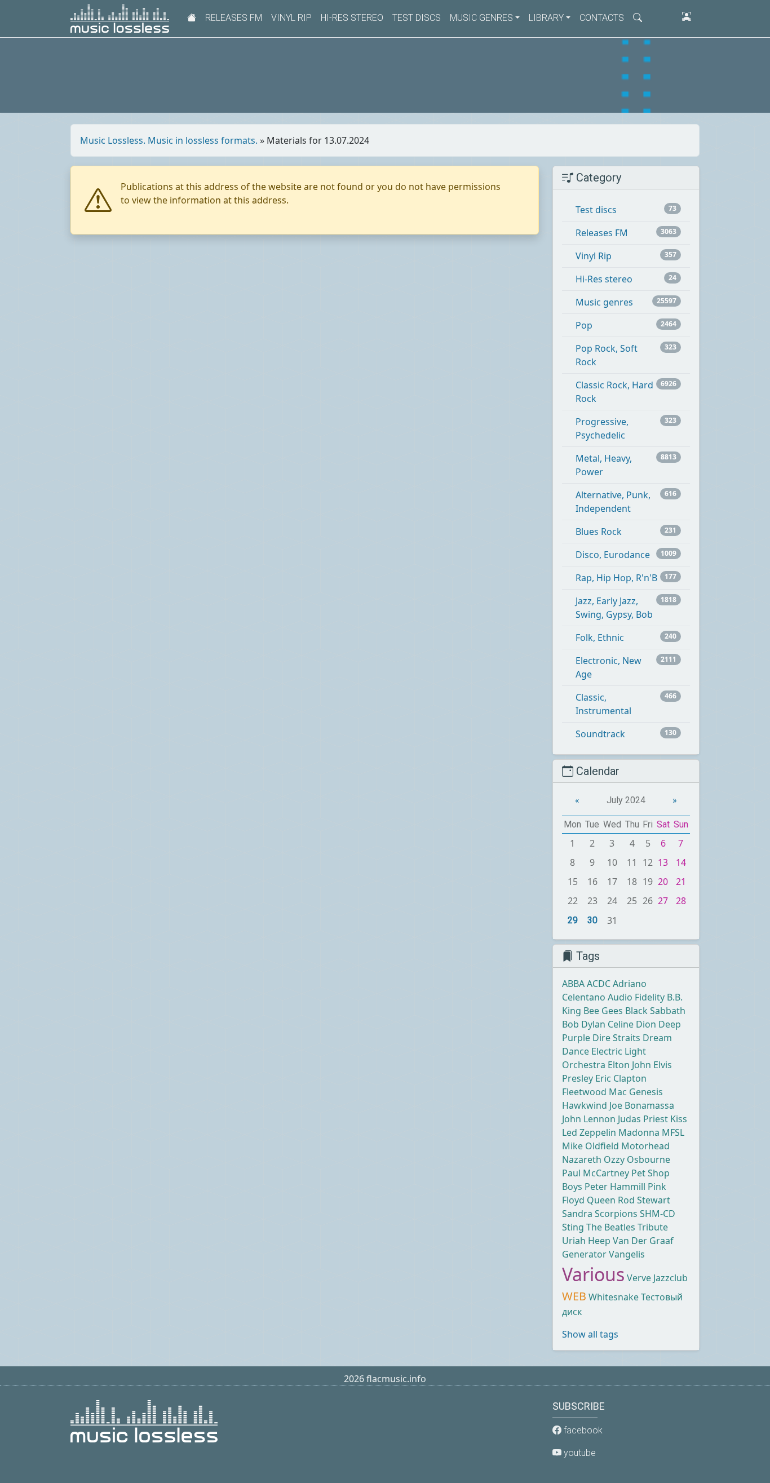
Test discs (416, 17)
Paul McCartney (595, 1173)
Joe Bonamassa (641, 1105)
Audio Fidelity (636, 997)
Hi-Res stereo (352, 17)
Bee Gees (603, 1010)
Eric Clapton (621, 1078)
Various (593, 1274)
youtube (578, 1452)
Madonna (639, 1132)
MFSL (673, 1132)
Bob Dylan (583, 1024)
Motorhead (645, 1146)
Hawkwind (584, 1105)
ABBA (573, 983)
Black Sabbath (655, 1010)
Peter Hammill (615, 1186)
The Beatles (610, 1227)
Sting (573, 1227)
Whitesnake (613, 1297)
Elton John (629, 1065)
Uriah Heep (586, 1240)
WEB (574, 1296)
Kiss (678, 1119)
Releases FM (233, 17)
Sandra (577, 1213)
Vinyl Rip (291, 17)
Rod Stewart (644, 1200)
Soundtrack (600, 734)
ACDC (598, 983)
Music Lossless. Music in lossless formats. (169, 140)
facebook (582, 1430)
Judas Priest (643, 1119)
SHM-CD (657, 1213)
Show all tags (590, 1334)
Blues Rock (599, 531)
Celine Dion (632, 1024)
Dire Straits (616, 1038)
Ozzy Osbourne (637, 1159)
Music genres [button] (481, 17)
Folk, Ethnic (600, 637)
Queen (601, 1200)
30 (592, 920)
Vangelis (627, 1254)
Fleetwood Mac (594, 1092)
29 (573, 920)
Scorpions (616, 1213)
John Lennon (589, 1119)
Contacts (601, 17)
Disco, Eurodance (613, 554)
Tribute (653, 1227)
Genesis (646, 1092)
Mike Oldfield (590, 1146)
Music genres (604, 302)
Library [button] (546, 17)
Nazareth (581, 1159)
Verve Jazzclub (657, 1278)
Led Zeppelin (589, 1132)
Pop (584, 325)
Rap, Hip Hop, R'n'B (616, 578)
